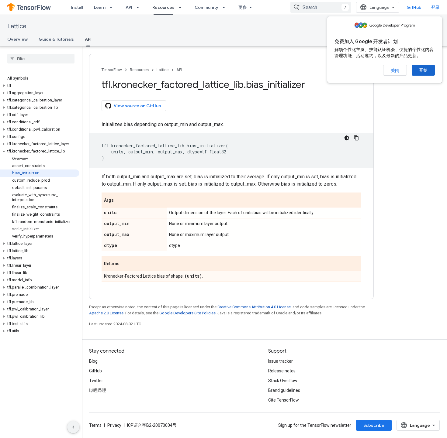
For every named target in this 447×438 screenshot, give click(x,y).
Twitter (96, 380)
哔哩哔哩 (97, 390)
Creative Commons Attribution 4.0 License (254, 307)
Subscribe (373, 425)
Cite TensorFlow (283, 400)
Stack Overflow (282, 380)
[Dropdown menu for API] (139, 7)
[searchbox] (40, 58)
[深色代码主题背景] (347, 138)
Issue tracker (280, 361)
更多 (242, 7)
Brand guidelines (284, 390)
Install (77, 7)
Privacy (114, 425)
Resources (163, 7)
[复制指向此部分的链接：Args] (120, 200)
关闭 (395, 70)
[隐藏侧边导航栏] (73, 427)
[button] (39, 85)
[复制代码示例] (356, 138)
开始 (423, 70)
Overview (17, 39)
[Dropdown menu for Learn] (113, 7)
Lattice (16, 26)
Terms (95, 425)
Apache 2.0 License (106, 313)
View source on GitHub (137, 105)
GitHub (414, 7)
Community (206, 7)
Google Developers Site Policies (187, 313)
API (129, 7)
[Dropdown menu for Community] (225, 7)
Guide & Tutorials (56, 39)
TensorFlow (112, 69)
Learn (100, 7)
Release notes (282, 370)
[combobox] (320, 7)
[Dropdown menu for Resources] (182, 7)
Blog (93, 361)
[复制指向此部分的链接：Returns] (126, 264)
